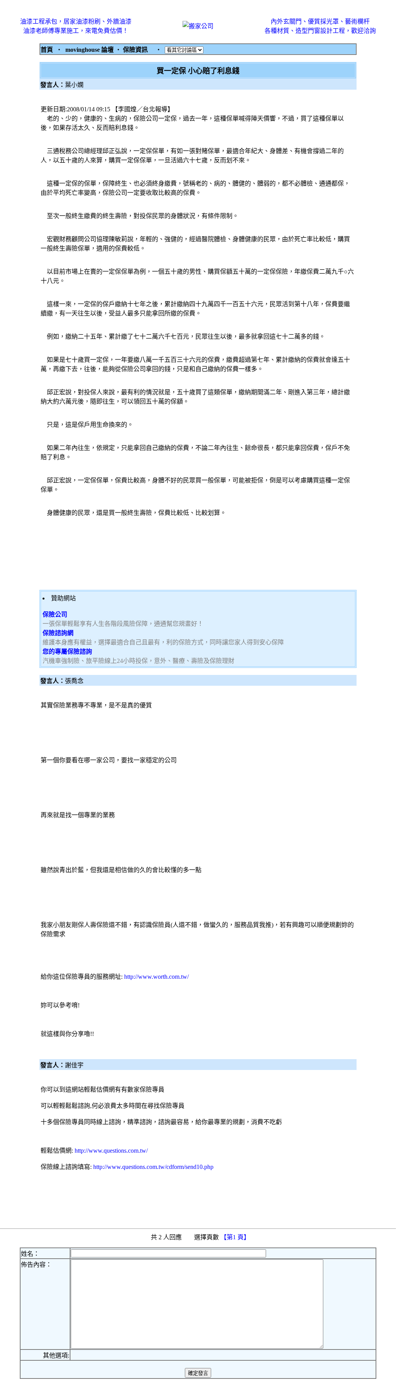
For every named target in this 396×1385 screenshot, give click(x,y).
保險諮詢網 (58, 633)
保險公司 (55, 614)
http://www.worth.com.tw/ (156, 976)
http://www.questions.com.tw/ (111, 1150)
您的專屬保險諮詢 (67, 651)
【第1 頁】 (235, 1237)
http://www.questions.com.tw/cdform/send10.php (153, 1167)
